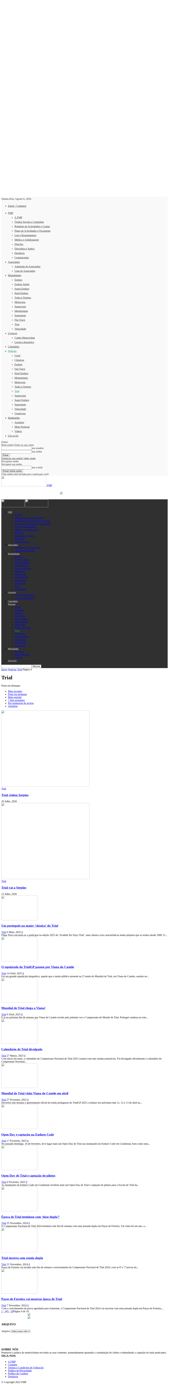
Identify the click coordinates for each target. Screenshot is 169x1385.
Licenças (12, 333)
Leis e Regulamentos (25, 235)
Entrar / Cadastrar (17, 206)
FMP (10, 213)
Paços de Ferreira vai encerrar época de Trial (31, 1299)
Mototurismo (21, 311)
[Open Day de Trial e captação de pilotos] (19, 1169)
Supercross (20, 306)
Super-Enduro (22, 288)
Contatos (12, 1364)
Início (4, 669)
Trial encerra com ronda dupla (22, 1258)
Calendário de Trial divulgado (21, 1049)
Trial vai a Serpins (13, 887)
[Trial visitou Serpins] (45, 785)
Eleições (19, 244)
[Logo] (13, 506)
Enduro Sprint (22, 284)
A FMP (18, 217)
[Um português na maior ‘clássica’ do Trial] (19, 919)
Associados (14, 262)
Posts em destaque (17, 694)
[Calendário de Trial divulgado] (19, 1042)
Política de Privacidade (20, 1370)
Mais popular (15, 697)
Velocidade (20, 328)
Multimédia (14, 418)
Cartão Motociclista (25, 337)
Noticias (12, 351)
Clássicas (19, 360)
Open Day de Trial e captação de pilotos (28, 1175)
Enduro (18, 279)
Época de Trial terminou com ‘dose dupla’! (30, 1217)
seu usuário (38, 448)
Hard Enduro (21, 293)
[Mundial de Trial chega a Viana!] (19, 1001)
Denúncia (20, 253)
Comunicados (22, 257)
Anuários (19, 422)
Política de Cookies (18, 1373)
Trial (17, 324)
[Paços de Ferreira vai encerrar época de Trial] (19, 1292)
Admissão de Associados (27, 266)
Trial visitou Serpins (15, 795)
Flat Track (20, 320)
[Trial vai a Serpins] (45, 878)
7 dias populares (16, 700)
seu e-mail (37, 467)
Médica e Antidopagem (27, 239)
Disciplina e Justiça (24, 248)
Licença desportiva (24, 342)
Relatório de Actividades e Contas (32, 226)
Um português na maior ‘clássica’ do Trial (29, 925)
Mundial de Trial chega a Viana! (23, 1008)
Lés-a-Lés (13, 435)
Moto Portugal (22, 426)
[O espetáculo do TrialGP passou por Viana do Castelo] (19, 960)
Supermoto (20, 315)
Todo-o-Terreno (23, 297)
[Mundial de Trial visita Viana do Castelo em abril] (19, 1087)
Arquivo (5, 1331)
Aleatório (13, 706)
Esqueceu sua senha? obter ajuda (18, 458)
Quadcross (20, 413)
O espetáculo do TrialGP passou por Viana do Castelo (37, 967)
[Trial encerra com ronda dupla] (19, 1251)
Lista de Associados (25, 271)
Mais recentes (15, 691)
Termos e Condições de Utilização (26, 1367)
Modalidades (14, 275)
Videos (18, 431)
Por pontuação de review (21, 703)
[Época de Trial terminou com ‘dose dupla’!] (19, 1210)
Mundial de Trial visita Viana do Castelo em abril (34, 1093)
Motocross (20, 302)
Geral (17, 355)
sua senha (37, 451)
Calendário (13, 346)
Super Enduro (22, 400)
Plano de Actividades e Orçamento (33, 230)
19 (12, 1311)
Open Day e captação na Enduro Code (27, 1134)
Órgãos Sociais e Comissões (29, 222)
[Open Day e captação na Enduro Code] (19, 1128)
